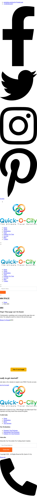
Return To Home (5, 320)
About (5, 229)
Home (5, 228)
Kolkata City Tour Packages (12, 434)
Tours (5, 232)
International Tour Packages (11, 432)
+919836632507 (8, 4)
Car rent (6, 236)
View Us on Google (18, 369)
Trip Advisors (7, 423)
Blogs (5, 421)
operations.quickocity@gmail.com (13, 2)
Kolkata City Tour (9, 234)
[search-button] (3, 292)
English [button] (2, 198)
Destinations (7, 231)
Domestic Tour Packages (11, 430)
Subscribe (6, 449)
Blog (5, 237)
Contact (6, 239)
